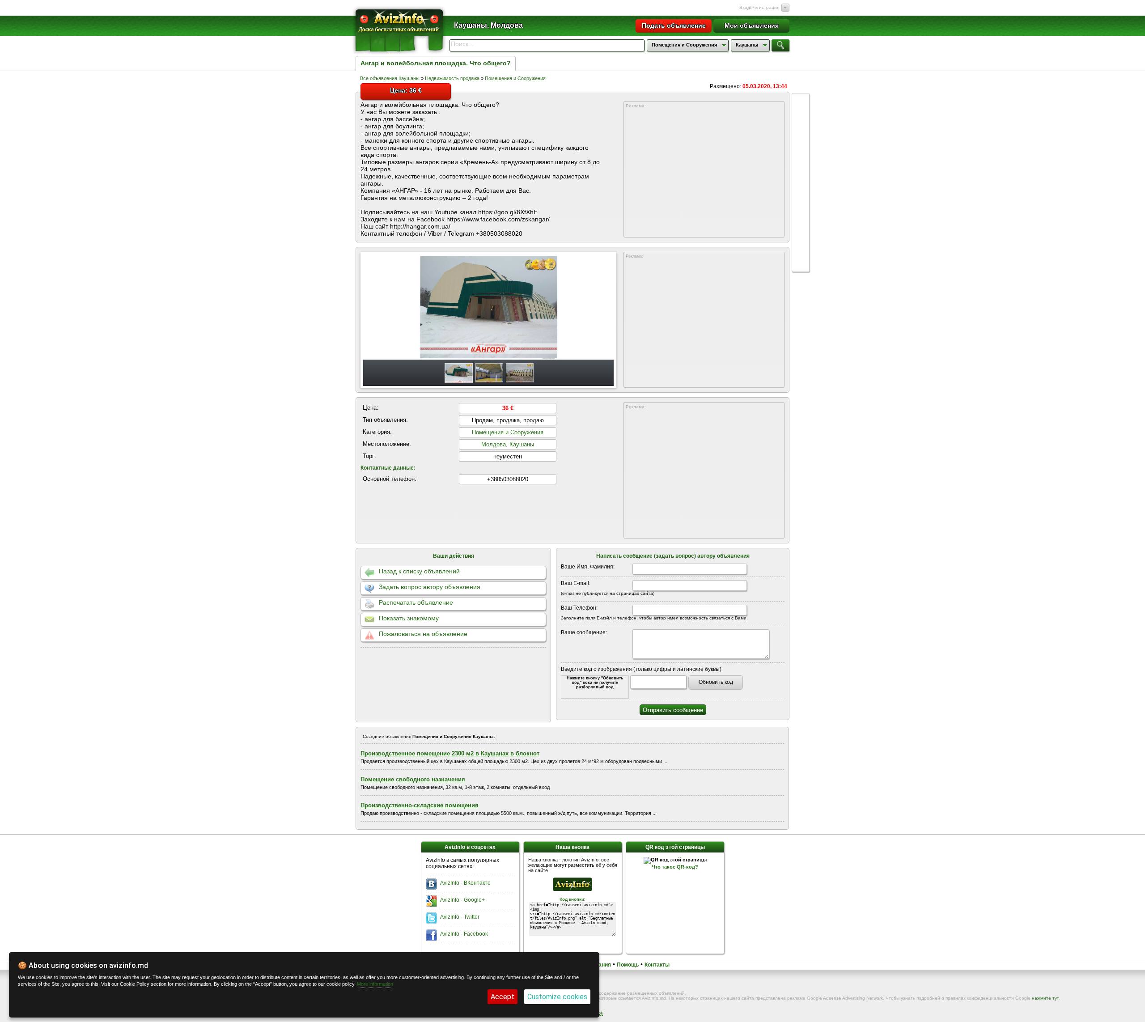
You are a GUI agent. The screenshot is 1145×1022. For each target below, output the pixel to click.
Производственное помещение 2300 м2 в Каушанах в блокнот (449, 753)
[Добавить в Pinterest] (800, 238)
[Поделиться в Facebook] (800, 119)
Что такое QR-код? (675, 866)
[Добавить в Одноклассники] (800, 204)
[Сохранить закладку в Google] (800, 153)
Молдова (493, 444)
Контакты (657, 965)
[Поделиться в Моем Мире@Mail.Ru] (800, 221)
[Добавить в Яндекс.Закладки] (800, 187)
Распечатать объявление (416, 602)
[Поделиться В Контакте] (800, 136)
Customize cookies (557, 996)
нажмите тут (1045, 998)
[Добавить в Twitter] (800, 170)
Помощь (628, 965)
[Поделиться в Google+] (800, 102)
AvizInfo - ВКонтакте (465, 883)
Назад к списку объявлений (419, 571)
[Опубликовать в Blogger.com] (800, 255)
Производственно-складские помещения (419, 805)
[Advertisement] (704, 173)
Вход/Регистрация (759, 7)
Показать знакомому (409, 618)
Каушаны (521, 444)
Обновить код (716, 682)
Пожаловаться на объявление (423, 633)
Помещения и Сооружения (515, 78)
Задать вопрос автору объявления (429, 586)
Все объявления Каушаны (390, 78)
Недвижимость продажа (452, 78)
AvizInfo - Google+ (462, 900)
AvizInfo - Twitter (459, 917)
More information (375, 984)
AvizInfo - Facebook (464, 934)
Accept (502, 996)
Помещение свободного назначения (412, 779)
